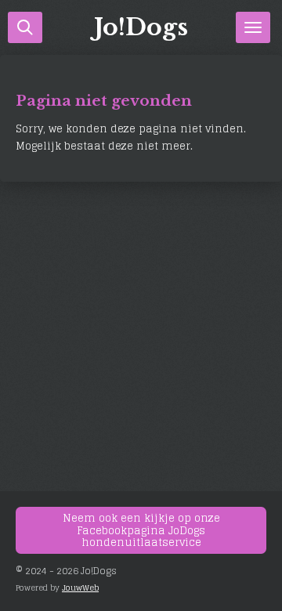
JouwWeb (80, 587)
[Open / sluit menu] (253, 27)
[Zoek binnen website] (25, 27)
